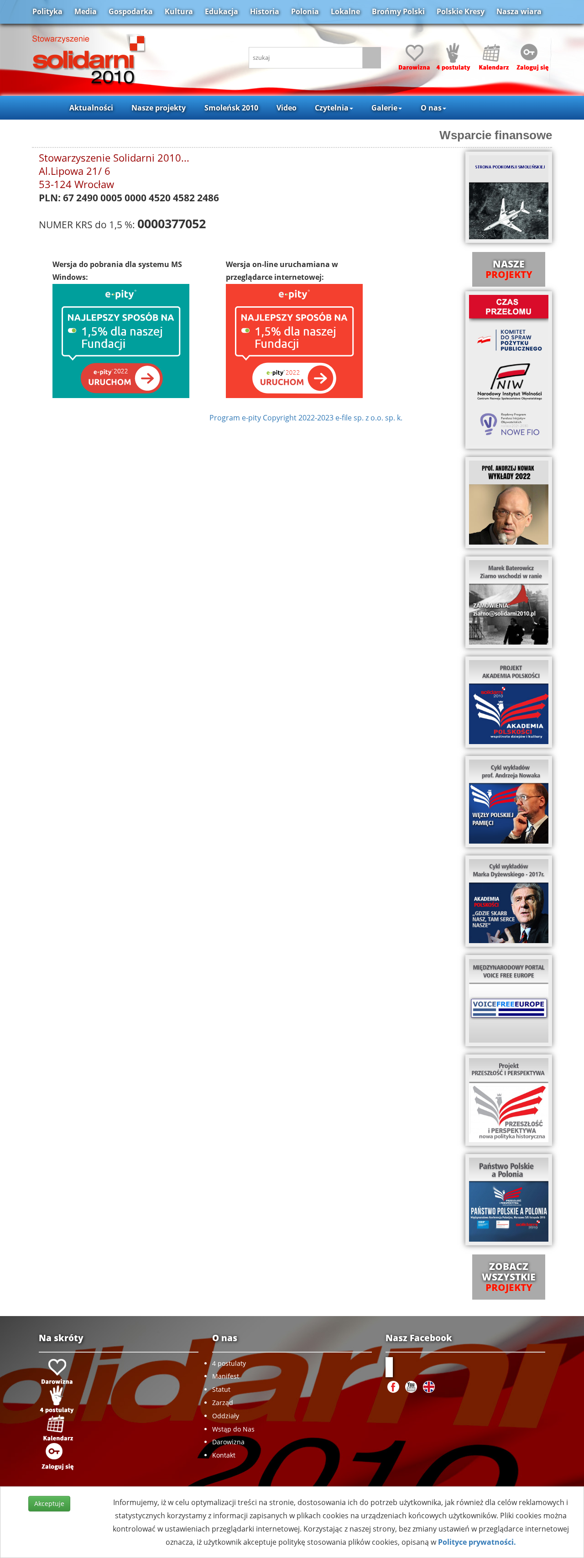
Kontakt (223, 1455)
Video (286, 108)
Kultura (179, 11)
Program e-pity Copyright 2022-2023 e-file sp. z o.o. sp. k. (305, 418)
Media (85, 11)
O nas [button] (431, 108)
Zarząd (222, 1402)
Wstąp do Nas (233, 1429)
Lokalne (345, 11)
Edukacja (221, 11)
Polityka (47, 11)
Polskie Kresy (461, 11)
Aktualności (91, 108)
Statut (221, 1389)
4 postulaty (229, 1363)
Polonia (305, 11)
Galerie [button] (384, 108)
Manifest (225, 1376)
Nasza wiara (519, 11)
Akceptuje (49, 1503)
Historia (264, 11)
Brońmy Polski (398, 11)
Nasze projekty (158, 108)
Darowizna (228, 1441)
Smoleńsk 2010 (231, 108)
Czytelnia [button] (332, 108)
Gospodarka (131, 11)
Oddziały (225, 1415)
